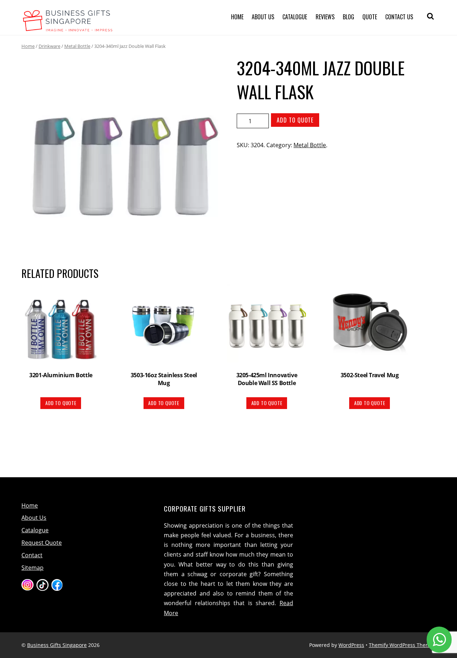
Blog (348, 17)
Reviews (325, 17)
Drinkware (49, 46)
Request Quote (41, 543)
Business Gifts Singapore (57, 645)
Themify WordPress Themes (402, 645)
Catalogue (294, 17)
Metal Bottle (77, 46)
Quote (369, 17)
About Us (263, 17)
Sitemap (32, 568)
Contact (31, 555)
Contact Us (399, 17)
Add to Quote (295, 120)
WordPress (351, 645)
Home (237, 17)
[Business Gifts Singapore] (67, 27)
